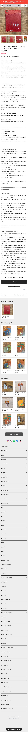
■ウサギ (3, 547)
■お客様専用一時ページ (7, 708)
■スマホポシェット (5, 673)
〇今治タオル (4, 582)
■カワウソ (3, 529)
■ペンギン (3, 485)
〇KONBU (3, 573)
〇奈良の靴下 (4, 586)
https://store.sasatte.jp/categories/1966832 (12, 115)
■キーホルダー (4, 595)
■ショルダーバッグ (5, 678)
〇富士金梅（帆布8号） (6, 564)
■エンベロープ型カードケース (8, 647)
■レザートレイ (4, 630)
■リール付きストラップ (6, 612)
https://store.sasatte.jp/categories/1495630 (12, 121)
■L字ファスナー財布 (6, 669)
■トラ (2, 551)
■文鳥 (2, 455)
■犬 (2, 516)
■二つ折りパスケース (6, 687)
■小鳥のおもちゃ (5, 704)
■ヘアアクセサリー (5, 599)
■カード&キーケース (6, 660)
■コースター (4, 603)
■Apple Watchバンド (6, 634)
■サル (2, 542)
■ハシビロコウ (4, 477)
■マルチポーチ (4, 665)
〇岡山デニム (4, 569)
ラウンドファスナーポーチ (7, 691)
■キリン (3, 555)
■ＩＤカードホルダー (6, 621)
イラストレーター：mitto (6, 577)
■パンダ (3, 520)
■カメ (2, 525)
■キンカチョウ (4, 490)
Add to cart (14, 281)
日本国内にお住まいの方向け (14, 286)
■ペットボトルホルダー (6, 625)
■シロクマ (3, 538)
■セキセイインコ (5, 450)
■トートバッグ (4, 682)
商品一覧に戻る (14, 434)
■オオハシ (3, 512)
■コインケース (4, 656)
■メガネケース (4, 638)
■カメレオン (4, 534)
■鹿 (2, 507)
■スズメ (3, 468)
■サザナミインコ (5, 503)
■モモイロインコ (5, 494)
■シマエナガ (4, 472)
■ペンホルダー (4, 608)
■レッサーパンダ (5, 560)
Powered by (12, 718)
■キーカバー (4, 590)
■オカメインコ (4, 459)
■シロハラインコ (5, 481)
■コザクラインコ (5, 464)
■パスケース (4, 617)
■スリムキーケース (5, 652)
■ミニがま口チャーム (6, 700)
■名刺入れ (3, 643)
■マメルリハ (4, 499)
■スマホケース (4, 695)
